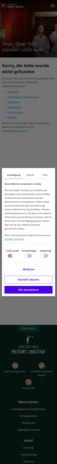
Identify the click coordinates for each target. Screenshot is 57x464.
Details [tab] (30, 174)
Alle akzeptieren (28, 290)
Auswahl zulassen (28, 279)
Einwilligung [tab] (13, 174)
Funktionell (12, 250)
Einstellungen (29, 250)
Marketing (45, 250)
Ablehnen (29, 269)
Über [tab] (45, 174)
